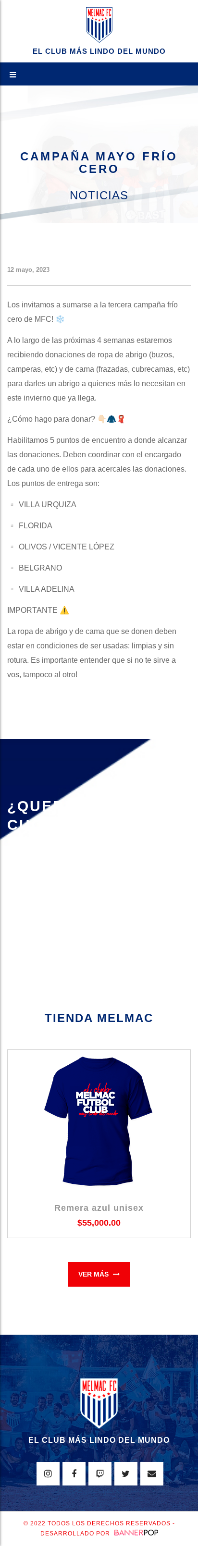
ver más (94, 1274)
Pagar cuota (44, 889)
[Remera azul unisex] (99, 1122)
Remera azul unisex (99, 1208)
